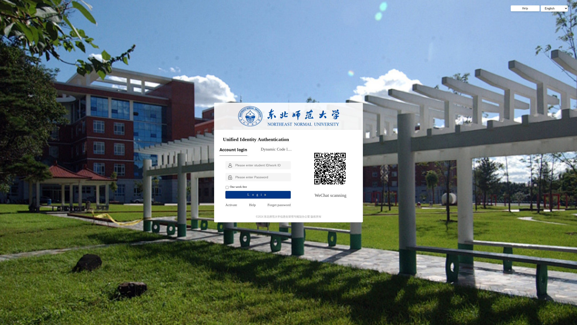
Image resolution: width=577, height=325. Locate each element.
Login (258, 194)
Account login (233, 149)
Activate (231, 205)
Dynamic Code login (276, 149)
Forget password (279, 205)
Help (252, 205)
